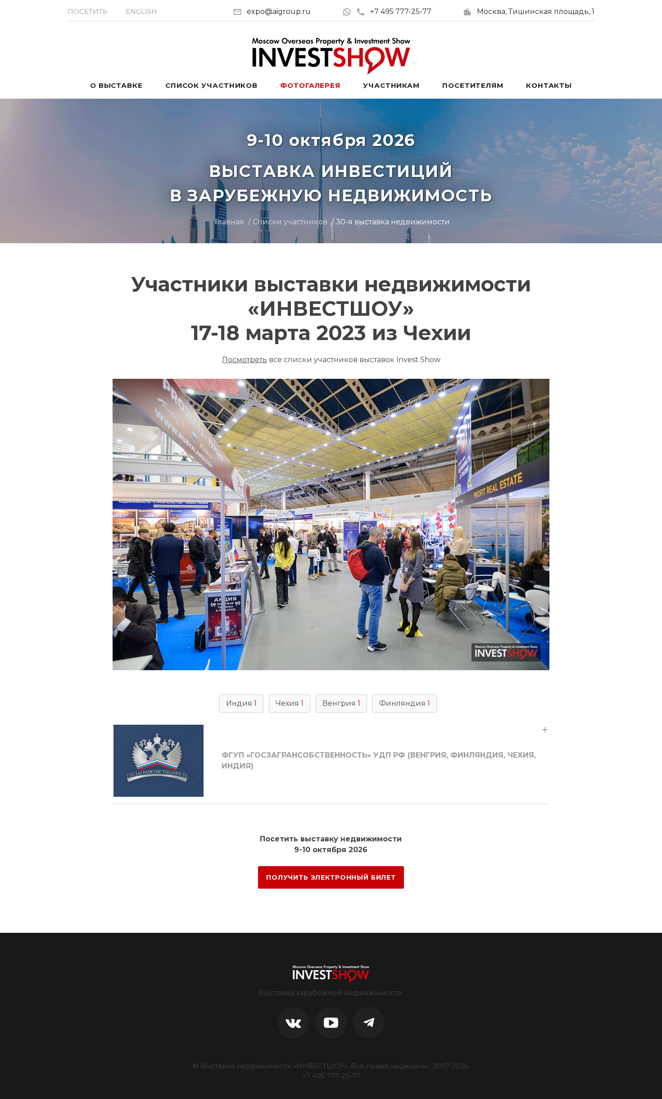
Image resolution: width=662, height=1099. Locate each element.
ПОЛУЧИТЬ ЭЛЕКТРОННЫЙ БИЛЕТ (331, 877)
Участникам (391, 85)
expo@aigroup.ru (279, 11)
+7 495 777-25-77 (400, 11)
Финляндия (404, 703)
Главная (229, 222)
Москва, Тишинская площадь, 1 (535, 11)
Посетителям (472, 85)
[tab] (331, 761)
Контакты (549, 85)
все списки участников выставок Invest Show (331, 359)
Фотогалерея (310, 85)
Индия (241, 703)
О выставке (116, 85)
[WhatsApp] (349, 11)
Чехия (290, 703)
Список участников (211, 85)
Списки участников (290, 222)
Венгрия (341, 703)
